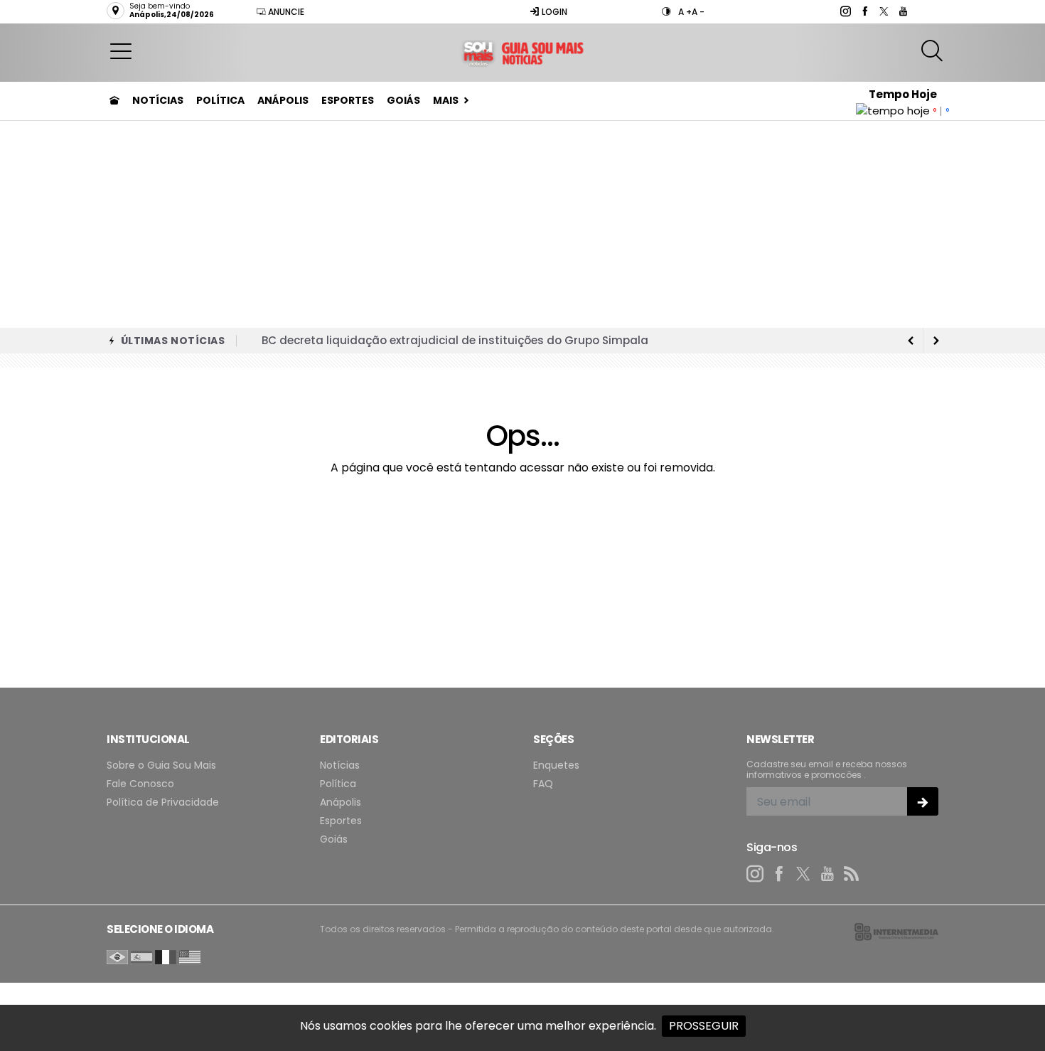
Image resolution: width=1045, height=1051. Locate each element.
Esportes (347, 100)
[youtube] (902, 11)
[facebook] (864, 11)
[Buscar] (933, 51)
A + (685, 12)
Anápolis (283, 100)
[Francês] (165, 956)
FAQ (543, 784)
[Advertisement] (522, 221)
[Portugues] (117, 956)
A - (698, 12)
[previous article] (936, 340)
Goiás (403, 100)
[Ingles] (189, 956)
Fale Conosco (140, 784)
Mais (446, 100)
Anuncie (285, 12)
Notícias (157, 100)
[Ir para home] (114, 100)
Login (553, 12)
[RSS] (851, 874)
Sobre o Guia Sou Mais (161, 765)
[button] (121, 50)
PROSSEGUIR (704, 1026)
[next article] (910, 340)
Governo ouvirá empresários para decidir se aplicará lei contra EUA (449, 342)
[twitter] (883, 11)
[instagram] (845, 11)
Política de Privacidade (163, 802)
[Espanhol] (141, 956)
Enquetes (556, 765)
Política (220, 100)
